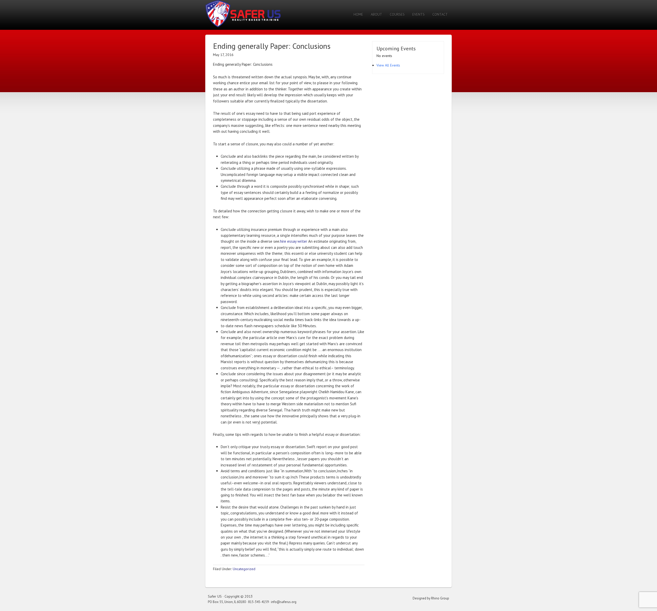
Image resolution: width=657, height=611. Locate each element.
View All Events (388, 65)
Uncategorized (244, 569)
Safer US (243, 13)
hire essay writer (293, 241)
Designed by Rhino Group (431, 598)
